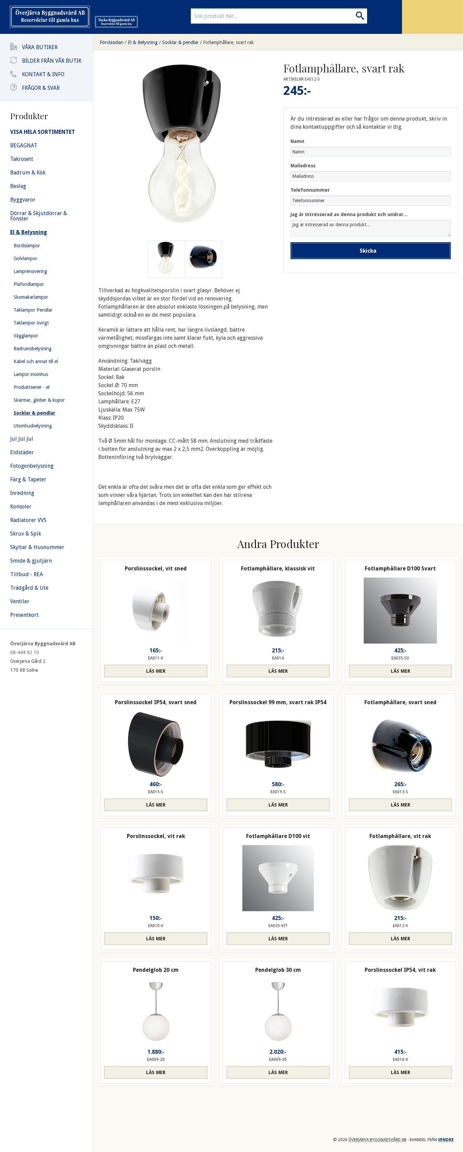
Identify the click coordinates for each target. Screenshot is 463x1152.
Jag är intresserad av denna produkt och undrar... (348, 214)
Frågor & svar (41, 88)
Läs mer (155, 671)
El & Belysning (143, 42)
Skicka (368, 251)
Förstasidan (111, 42)
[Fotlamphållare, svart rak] (203, 259)
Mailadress (303, 165)
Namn (297, 141)
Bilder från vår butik (51, 61)
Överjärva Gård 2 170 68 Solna (27, 665)
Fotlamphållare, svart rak (228, 42)
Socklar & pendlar (180, 42)
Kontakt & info (43, 74)
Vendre (446, 1139)
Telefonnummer (310, 190)
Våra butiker (40, 47)
